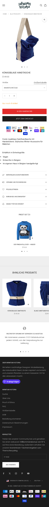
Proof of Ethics (8, 402)
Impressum (7, 427)
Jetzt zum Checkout (24, 118)
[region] (24, 337)
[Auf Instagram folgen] (16, 473)
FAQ (4, 406)
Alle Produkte (15, 14)
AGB (4, 414)
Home (5, 14)
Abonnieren (11, 465)
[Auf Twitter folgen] (10, 473)
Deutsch (37, 480)
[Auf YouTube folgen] (28, 473)
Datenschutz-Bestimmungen (15, 423)
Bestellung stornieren (11, 419)
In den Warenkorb (24, 111)
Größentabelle (40, 82)
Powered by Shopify (34, 486)
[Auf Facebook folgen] (3, 473)
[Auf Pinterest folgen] (22, 473)
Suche (5, 394)
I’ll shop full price (36, 267)
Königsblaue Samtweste (17, 311)
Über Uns (6, 398)
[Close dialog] (46, 239)
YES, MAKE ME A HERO (36, 256)
